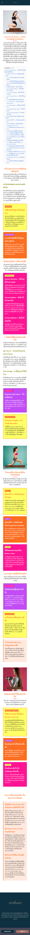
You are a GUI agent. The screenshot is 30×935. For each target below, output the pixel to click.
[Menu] (2, 3)
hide (12, 68)
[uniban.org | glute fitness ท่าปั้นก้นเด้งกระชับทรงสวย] (15, 2)
